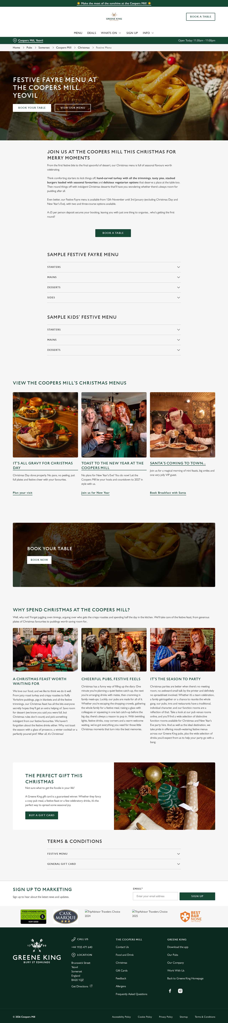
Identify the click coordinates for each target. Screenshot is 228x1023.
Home (16, 47)
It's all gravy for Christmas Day (43, 465)
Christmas (84, 47)
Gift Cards (122, 970)
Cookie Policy (145, 1016)
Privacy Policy (166, 1016)
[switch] (102, 40)
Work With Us (175, 970)
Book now (39, 559)
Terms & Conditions (205, 1016)
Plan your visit (45, 424)
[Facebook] (170, 991)
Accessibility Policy (121, 1016)
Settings (182, 40)
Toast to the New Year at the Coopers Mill (112, 465)
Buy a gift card (42, 815)
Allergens (121, 986)
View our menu (72, 107)
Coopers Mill (63, 47)
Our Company (175, 962)
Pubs (29, 47)
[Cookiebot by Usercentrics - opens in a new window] (23, 40)
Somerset (44, 47)
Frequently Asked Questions (131, 994)
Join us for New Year (114, 424)
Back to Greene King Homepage (185, 978)
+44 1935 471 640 (81, 947)
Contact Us (122, 947)
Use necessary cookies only (198, 21)
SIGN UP (197, 896)
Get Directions (79, 986)
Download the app (177, 947)
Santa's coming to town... (178, 463)
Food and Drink (125, 954)
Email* (138, 888)
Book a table (113, 233)
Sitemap (184, 1016)
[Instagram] (180, 991)
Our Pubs (172, 954)
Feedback (121, 978)
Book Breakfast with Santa (182, 424)
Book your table (32, 107)
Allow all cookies (198, 9)
